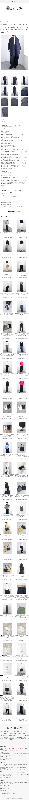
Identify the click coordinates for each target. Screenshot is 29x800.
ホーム (1, 19)
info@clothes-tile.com (4, 795)
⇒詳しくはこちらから (5, 777)
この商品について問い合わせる (9, 206)
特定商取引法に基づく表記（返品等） (10, 202)
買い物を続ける (20, 206)
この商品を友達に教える (7, 204)
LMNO (6, 19)
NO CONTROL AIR (12, 19)
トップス (6, 21)
